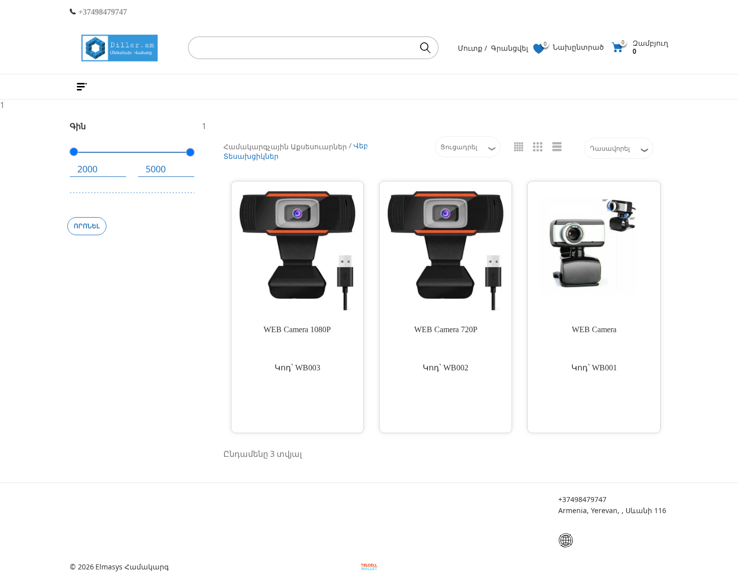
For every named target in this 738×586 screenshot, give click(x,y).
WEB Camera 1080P (297, 329)
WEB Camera (594, 329)
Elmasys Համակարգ (132, 566)
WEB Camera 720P (445, 329)
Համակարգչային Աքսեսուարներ (285, 146)
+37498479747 (101, 12)
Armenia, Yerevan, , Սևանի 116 (612, 510)
